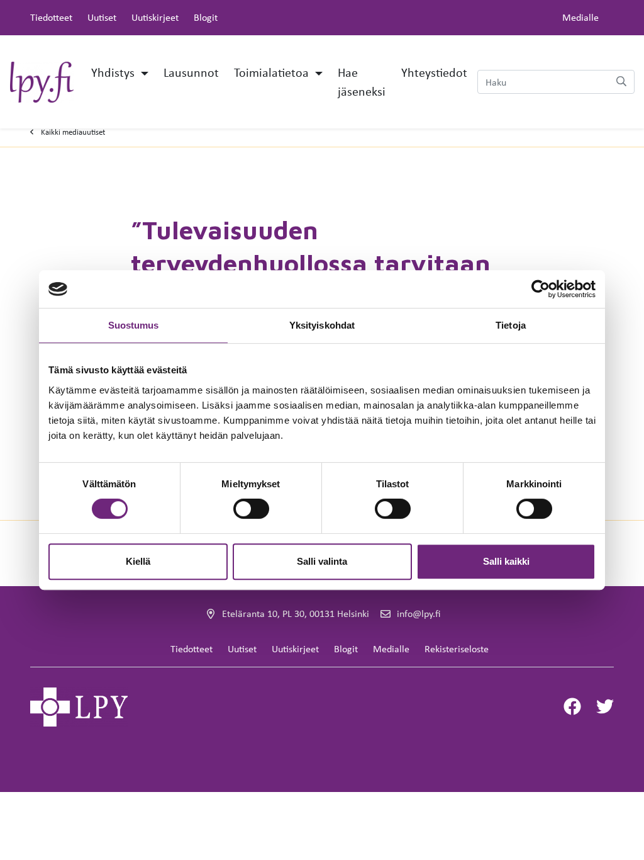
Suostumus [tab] (133, 325)
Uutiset (101, 17)
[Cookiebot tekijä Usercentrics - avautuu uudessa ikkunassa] (541, 289)
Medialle (580, 17)
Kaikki (73, 132)
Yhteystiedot (434, 72)
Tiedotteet (51, 17)
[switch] (251, 509)
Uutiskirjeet (155, 17)
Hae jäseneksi (362, 81)
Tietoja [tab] (511, 325)
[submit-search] (621, 82)
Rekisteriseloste (457, 648)
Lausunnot (191, 72)
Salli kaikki (506, 561)
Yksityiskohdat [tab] (322, 325)
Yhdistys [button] (114, 72)
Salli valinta (322, 561)
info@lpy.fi (418, 613)
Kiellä (138, 561)
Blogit (206, 17)
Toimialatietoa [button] (273, 72)
